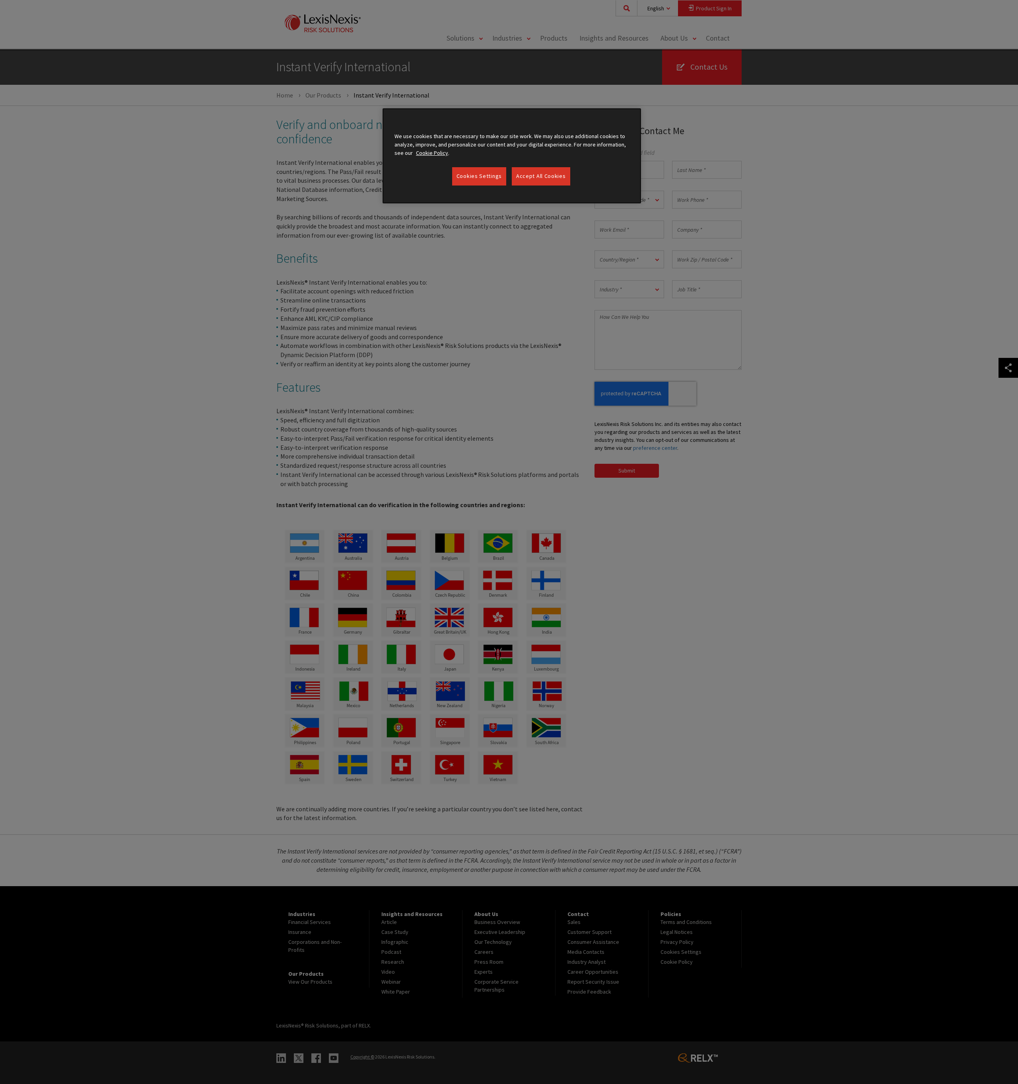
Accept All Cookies (541, 176)
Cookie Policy (432, 152)
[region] (512, 155)
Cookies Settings (479, 176)
